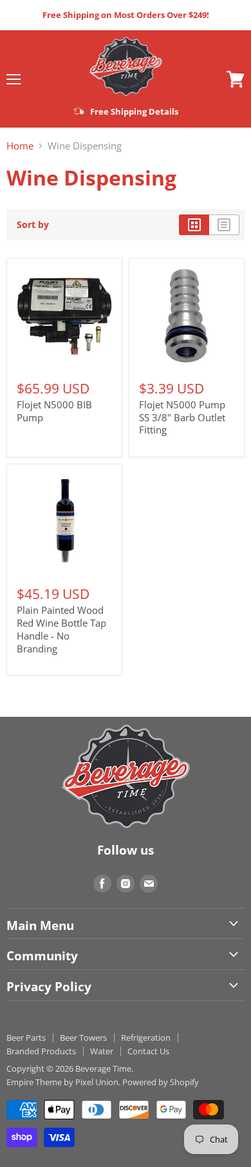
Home (19, 145)
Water (101, 1051)
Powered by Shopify (160, 1082)
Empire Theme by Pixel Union (62, 1082)
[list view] (224, 224)
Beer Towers (83, 1037)
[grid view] (194, 224)
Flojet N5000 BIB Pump (54, 411)
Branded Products (41, 1051)
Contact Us (148, 1051)
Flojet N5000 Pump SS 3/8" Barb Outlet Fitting (182, 417)
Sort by (33, 225)
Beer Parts (26, 1037)
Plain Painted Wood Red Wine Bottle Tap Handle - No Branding (61, 628)
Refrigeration (146, 1037)
